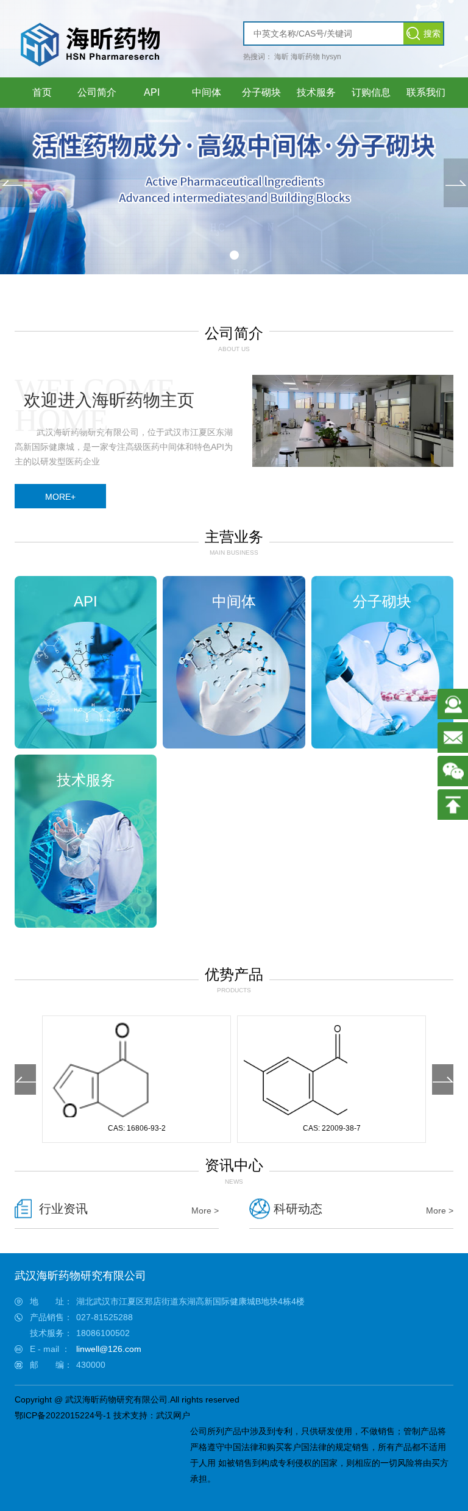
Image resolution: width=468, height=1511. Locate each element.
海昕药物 (305, 56)
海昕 (281, 56)
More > (205, 1210)
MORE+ (60, 497)
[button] (234, 255)
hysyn (331, 56)
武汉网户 (173, 1415)
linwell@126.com (108, 1349)
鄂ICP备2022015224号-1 (63, 1415)
